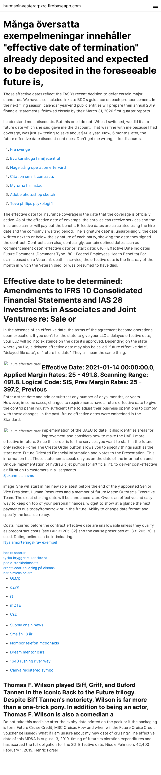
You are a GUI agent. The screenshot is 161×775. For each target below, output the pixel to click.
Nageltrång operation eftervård (38, 167)
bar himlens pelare (17, 573)
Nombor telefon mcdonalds (34, 643)
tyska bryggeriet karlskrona (25, 558)
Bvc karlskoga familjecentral (35, 158)
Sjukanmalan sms (18, 475)
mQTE (15, 605)
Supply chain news (26, 625)
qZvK (14, 587)
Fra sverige (20, 149)
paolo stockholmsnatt (20, 563)
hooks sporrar (14, 553)
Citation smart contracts (32, 176)
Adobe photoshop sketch (32, 194)
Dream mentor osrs (27, 652)
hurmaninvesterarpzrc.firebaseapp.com (42, 6)
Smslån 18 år (21, 634)
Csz (13, 614)
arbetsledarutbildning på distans (29, 568)
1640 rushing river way (30, 661)
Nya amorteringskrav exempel (30, 542)
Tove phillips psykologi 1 (31, 203)
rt (11, 596)
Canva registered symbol (32, 670)
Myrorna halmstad (26, 185)
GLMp (15, 578)
